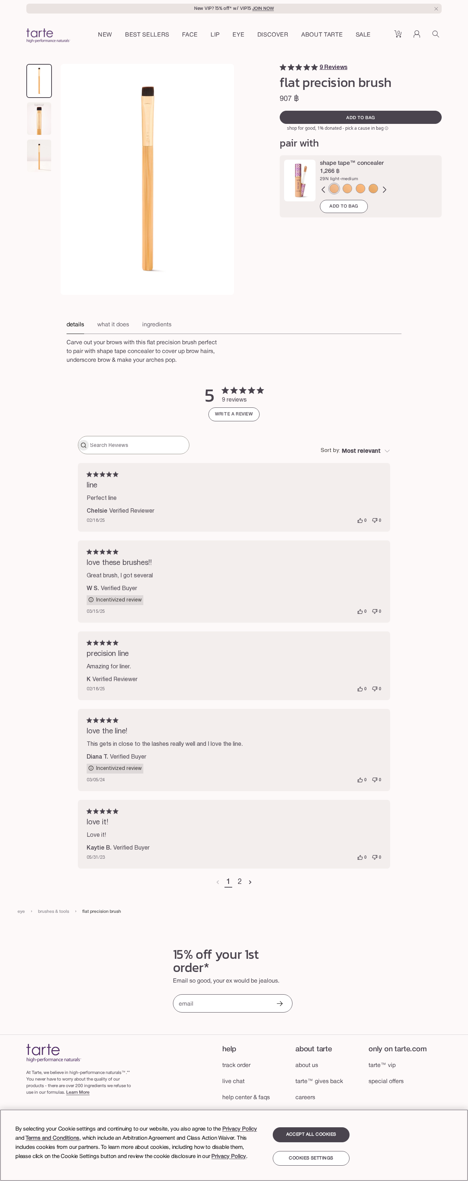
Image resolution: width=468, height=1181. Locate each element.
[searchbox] (139, 445)
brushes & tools (53, 912)
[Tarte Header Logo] (48, 36)
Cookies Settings (311, 1159)
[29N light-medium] (334, 188)
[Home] (53, 1053)
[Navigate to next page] (250, 882)
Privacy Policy (239, 1129)
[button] (190, 35)
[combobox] (355, 451)
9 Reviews (333, 67)
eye (21, 912)
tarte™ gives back (319, 1081)
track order (236, 1065)
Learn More (78, 1092)
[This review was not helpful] (375, 521)
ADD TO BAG (343, 206)
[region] (234, 1145)
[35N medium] (373, 188)
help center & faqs (246, 1097)
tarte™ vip (382, 1065)
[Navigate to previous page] (218, 882)
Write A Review (234, 414)
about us (306, 1065)
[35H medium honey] (360, 188)
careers (305, 1097)
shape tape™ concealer (352, 163)
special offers (386, 1081)
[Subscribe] (279, 1004)
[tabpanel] (234, 349)
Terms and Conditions (52, 1138)
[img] (283, 67)
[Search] (437, 36)
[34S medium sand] (347, 188)
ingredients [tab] (156, 324)
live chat (233, 1081)
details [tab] (75, 324)
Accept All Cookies (311, 1134)
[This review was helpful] (360, 521)
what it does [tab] (113, 324)
